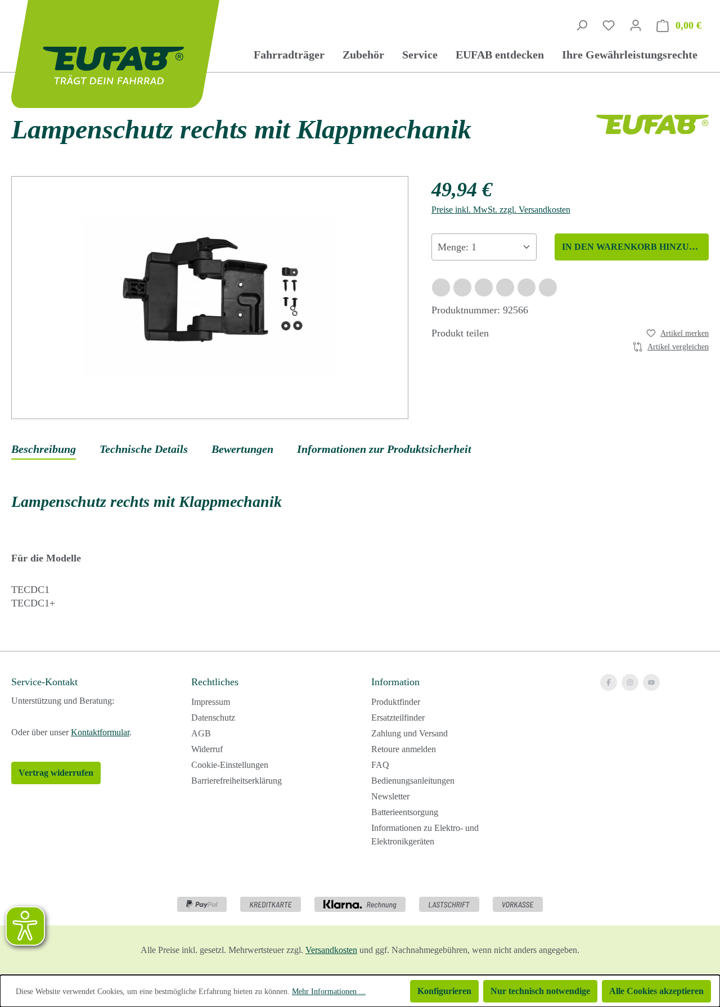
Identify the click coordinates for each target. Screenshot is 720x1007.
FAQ (380, 765)
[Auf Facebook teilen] (441, 287)
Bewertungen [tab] (242, 449)
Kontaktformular (100, 732)
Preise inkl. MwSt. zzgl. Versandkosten (500, 209)
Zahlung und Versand (409, 733)
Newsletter (390, 796)
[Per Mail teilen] (527, 287)
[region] (210, 297)
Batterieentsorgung (404, 812)
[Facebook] (608, 682)
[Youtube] (651, 682)
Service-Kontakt (44, 681)
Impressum (210, 702)
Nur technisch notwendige (540, 991)
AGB (201, 733)
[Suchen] (581, 25)
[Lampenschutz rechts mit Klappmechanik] (210, 297)
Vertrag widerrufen (56, 772)
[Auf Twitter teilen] (462, 287)
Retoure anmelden (403, 749)
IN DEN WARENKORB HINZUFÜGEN (635, 246)
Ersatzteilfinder (398, 717)
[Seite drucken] (548, 287)
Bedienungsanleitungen (412, 780)
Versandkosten (331, 950)
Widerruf (207, 749)
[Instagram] (630, 682)
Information (395, 681)
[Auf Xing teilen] (484, 287)
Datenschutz (213, 717)
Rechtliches (214, 681)
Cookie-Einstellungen (229, 765)
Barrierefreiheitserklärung (236, 780)
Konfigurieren (444, 991)
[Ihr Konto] (635, 25)
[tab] (43, 449)
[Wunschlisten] (608, 25)
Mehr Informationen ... (329, 991)
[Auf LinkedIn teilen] (505, 287)
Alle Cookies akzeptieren (656, 991)
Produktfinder (395, 702)
